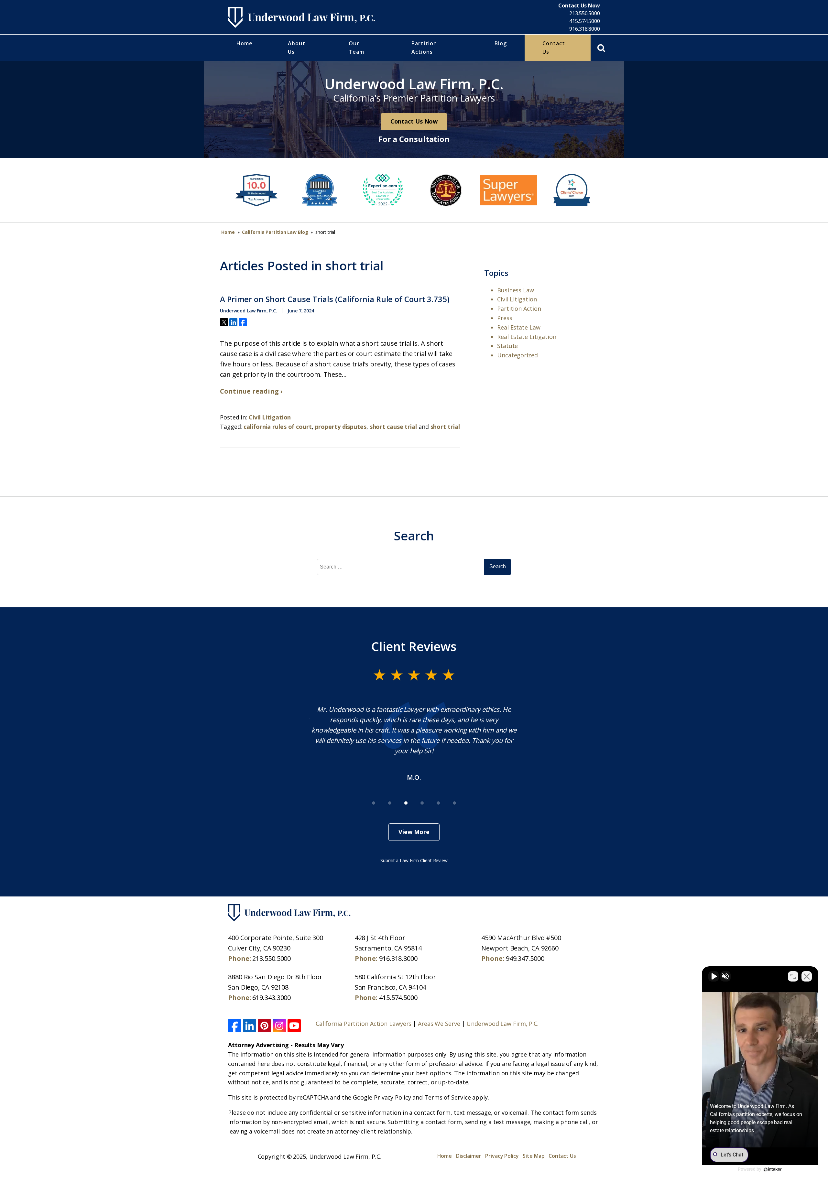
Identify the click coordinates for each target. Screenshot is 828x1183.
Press (504, 318)
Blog (501, 43)
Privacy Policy (502, 1155)
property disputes (340, 426)
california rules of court (278, 426)
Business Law (515, 290)
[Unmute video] (713, 976)
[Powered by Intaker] (772, 1169)
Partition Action (519, 308)
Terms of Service (447, 1097)
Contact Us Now (414, 121)
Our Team (356, 47)
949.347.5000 (525, 958)
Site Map (533, 1155)
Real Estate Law (518, 327)
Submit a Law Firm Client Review (414, 860)
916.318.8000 (584, 28)
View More (413, 832)
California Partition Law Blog (275, 232)
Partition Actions (424, 47)
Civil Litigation (270, 417)
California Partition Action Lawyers (364, 1023)
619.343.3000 (271, 997)
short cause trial (393, 426)
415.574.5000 (584, 21)
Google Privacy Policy (382, 1097)
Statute (507, 346)
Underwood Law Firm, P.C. (502, 1023)
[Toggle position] (793, 976)
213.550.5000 (584, 13)
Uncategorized (517, 355)
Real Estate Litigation (526, 337)
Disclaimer (468, 1155)
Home (244, 43)
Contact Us (553, 47)
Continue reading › (251, 391)
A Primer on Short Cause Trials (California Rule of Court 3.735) (335, 299)
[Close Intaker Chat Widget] (806, 976)
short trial (445, 426)
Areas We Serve (439, 1023)
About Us (296, 47)
